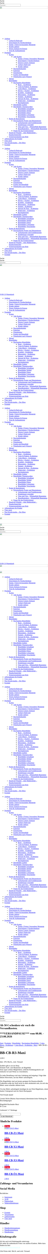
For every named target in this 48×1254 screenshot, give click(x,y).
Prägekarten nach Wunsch (22, 77)
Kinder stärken (14, 47)
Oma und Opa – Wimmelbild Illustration (32, 127)
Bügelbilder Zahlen (20, 105)
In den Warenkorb (6, 1116)
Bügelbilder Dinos (24, 113)
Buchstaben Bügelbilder (21, 83)
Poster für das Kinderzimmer (23, 131)
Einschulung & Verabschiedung (20, 43)
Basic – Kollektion (24, 85)
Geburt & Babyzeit (15, 41)
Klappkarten (17, 73)
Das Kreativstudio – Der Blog (15, 143)
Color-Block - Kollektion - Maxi (26, 1045)
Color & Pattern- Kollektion (28, 87)
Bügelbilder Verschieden (26, 117)
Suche (2, 1)
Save (8, 1126)
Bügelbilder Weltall (24, 111)
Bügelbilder (13, 81)
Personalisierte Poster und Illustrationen (27, 121)
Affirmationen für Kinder (13, 139)
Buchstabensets (23, 103)
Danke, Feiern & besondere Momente (22, 45)
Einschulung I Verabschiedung (28, 61)
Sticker (11, 79)
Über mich (8, 141)
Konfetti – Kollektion (25, 93)
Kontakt (7, 145)
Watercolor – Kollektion (26, 101)
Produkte (7, 53)
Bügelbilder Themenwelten (23, 107)
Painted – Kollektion (25, 97)
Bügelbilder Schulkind (26, 109)
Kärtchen (16, 71)
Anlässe (7, 39)
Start (1, 1043)
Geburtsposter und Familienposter (30, 123)
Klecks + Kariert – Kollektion (28, 91)
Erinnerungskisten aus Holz (18, 137)
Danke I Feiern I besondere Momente (31, 59)
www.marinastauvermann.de (10, 1247)
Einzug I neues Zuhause (26, 63)
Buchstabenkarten (19, 69)
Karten (11, 55)
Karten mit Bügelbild (20, 75)
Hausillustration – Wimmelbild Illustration (32, 129)
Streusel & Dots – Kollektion (28, 99)
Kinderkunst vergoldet (26, 125)
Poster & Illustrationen (17, 119)
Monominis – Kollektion (26, 95)
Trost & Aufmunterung (17, 51)
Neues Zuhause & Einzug (18, 49)
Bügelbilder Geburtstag (26, 115)
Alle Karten (17, 57)
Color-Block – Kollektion (27, 89)
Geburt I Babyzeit (24, 65)
